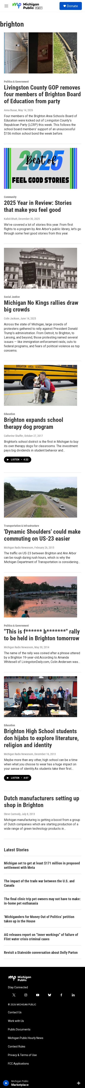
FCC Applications (18, 1063)
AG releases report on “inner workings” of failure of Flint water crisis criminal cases (41, 937)
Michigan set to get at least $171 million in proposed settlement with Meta (42, 865)
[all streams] (80, 1083)
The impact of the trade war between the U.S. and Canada (39, 883)
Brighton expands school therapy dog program (33, 423)
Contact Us (15, 1012)
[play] (6, 1083)
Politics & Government (16, 81)
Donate (72, 6)
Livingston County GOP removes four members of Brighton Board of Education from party (42, 94)
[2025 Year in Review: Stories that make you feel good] (40, 168)
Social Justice (12, 296)
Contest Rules (16, 1046)
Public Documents (19, 1029)
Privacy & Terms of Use (22, 1055)
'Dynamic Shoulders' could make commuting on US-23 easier (42, 535)
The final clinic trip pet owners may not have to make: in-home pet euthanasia (42, 901)
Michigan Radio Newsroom (18, 547)
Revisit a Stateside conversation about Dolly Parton (41, 952)
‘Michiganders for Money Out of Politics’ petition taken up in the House (39, 919)
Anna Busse (10, 110)
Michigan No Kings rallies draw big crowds (41, 306)
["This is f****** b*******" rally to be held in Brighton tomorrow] (40, 596)
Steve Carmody (12, 814)
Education (9, 414)
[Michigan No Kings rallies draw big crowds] (40, 268)
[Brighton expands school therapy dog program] (40, 385)
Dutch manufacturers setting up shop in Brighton (41, 802)
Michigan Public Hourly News (25, 1038)
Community (10, 197)
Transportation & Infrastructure (21, 525)
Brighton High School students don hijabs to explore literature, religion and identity (41, 738)
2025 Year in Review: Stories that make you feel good (38, 206)
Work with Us (16, 1021)
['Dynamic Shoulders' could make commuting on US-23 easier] (40, 497)
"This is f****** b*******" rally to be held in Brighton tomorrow (42, 635)
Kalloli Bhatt (10, 218)
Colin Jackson (11, 318)
